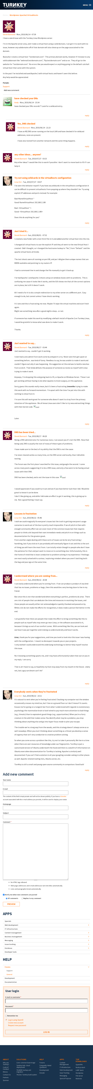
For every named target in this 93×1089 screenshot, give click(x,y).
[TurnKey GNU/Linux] (15, 7)
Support (6, 86)
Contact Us (7, 1075)
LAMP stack (79, 1070)
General (9, 974)
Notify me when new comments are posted (21, 895)
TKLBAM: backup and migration (23, 1071)
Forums (7, 967)
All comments (13, 898)
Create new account (15, 1023)
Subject (6, 813)
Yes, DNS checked (26, 123)
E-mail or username (13, 997)
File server (79, 1076)
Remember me (12, 1016)
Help (7, 959)
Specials (8, 921)
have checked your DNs (26, 98)
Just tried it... (21, 231)
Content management (13, 933)
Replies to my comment (32, 898)
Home (5, 15)
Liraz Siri (18, 182)
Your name (7, 780)
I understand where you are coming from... (35, 576)
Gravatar (63, 796)
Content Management (64, 1064)
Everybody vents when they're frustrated (35, 691)
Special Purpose (65, 1078)
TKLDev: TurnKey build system (26, 1075)
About (6, 1059)
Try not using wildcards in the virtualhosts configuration (42, 177)
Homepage (7, 804)
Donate (42, 1073)
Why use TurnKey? (6, 1064)
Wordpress (79, 1073)
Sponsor (6, 1080)
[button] (87, 5)
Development (10, 978)
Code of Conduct (6, 1068)
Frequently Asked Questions (45, 1066)
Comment (7, 822)
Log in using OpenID (15, 1020)
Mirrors (5, 1072)
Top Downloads (81, 1060)
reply (87, 115)
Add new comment (11, 90)
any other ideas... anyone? (27, 154)
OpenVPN (79, 1064)
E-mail (5, 789)
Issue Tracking (64, 1073)
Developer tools (11, 952)
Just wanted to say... (25, 343)
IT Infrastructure (11, 929)
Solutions (21, 1059)
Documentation (11, 982)
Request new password (17, 1025)
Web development (11, 925)
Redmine (79, 1078)
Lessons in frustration (25, 513)
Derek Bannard (9, 34)
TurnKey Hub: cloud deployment (23, 1066)
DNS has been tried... (25, 432)
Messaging (9, 940)
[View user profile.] (9, 26)
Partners (5, 1077)
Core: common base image (25, 1063)
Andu (16, 102)
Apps (7, 913)
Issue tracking (10, 944)
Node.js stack (80, 1067)
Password (9, 1006)
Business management (13, 936)
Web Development (66, 1070)
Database (8, 948)
